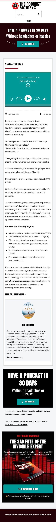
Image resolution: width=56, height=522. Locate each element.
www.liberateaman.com (16, 281)
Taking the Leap (14, 64)
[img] (28, 85)
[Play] (28, 98)
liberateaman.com (15, 357)
